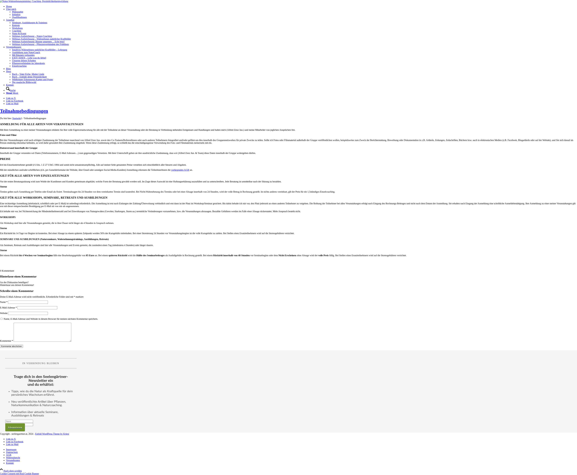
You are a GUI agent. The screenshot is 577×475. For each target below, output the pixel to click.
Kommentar (6, 341)
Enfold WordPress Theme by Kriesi (52, 434)
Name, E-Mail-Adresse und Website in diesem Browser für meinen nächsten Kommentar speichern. (51, 319)
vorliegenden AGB (180, 170)
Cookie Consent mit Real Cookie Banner (19, 473)
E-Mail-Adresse (8, 307)
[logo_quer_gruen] (34, 1)
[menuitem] (291, 6)
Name (4, 302)
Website (4, 313)
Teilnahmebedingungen (24, 111)
